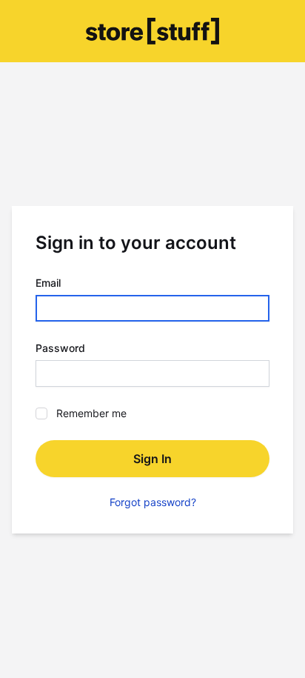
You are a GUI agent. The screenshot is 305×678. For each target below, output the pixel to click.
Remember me (91, 413)
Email (48, 282)
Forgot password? (153, 502)
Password (60, 348)
